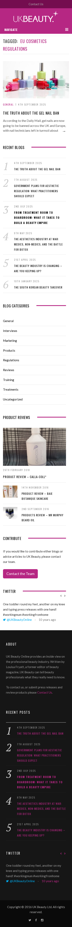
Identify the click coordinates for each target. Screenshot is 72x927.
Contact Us (36, 4)
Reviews (8, 370)
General (8, 104)
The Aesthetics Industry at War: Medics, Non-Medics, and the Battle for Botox (38, 244)
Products (9, 350)
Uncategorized (13, 399)
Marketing (10, 340)
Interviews (10, 331)
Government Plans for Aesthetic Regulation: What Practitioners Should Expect (36, 191)
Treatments (10, 389)
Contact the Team (20, 573)
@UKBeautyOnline (19, 619)
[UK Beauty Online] (36, 16)
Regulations (11, 360)
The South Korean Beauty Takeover (38, 287)
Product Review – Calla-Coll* (24, 476)
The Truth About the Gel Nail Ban (31, 113)
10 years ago (47, 619)
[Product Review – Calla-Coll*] (34, 447)
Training (8, 380)
